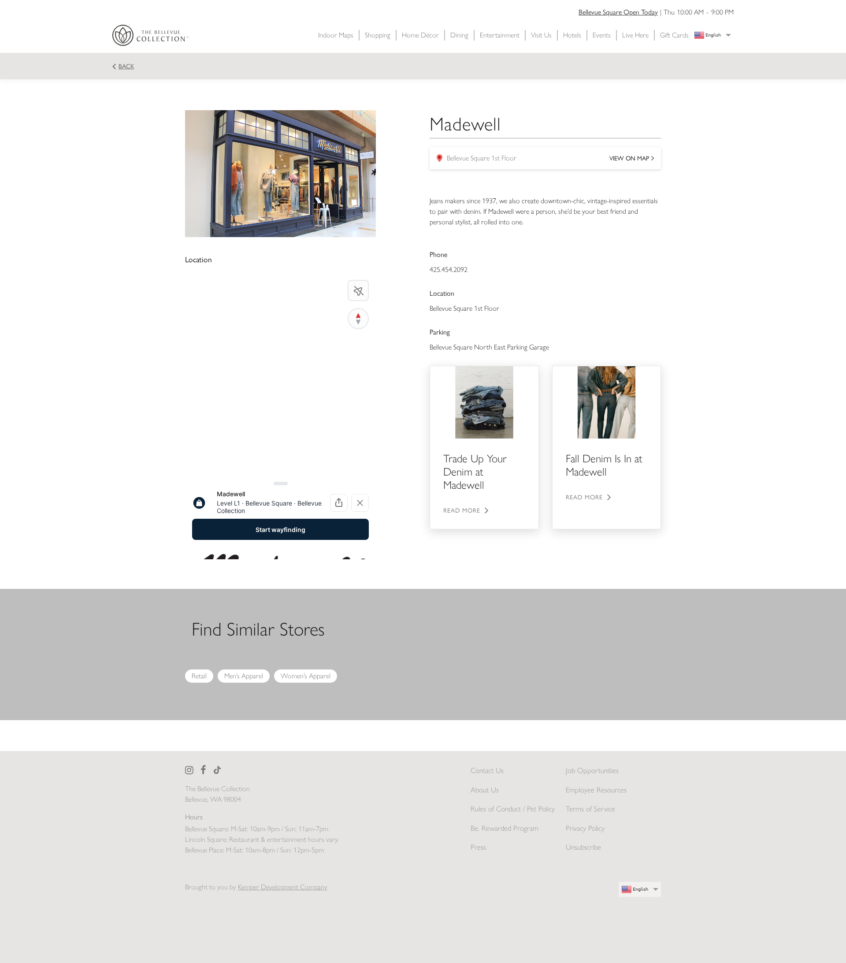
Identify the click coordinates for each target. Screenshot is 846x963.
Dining (459, 35)
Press (478, 847)
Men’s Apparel (243, 676)
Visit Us (541, 35)
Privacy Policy (585, 828)
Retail (199, 676)
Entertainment (499, 35)
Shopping (377, 35)
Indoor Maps (335, 35)
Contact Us (487, 770)
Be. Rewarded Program (504, 828)
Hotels (572, 35)
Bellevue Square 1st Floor (542, 160)
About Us (485, 789)
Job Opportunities (592, 770)
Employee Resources (596, 789)
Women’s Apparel (305, 676)
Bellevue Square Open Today (618, 12)
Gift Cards (674, 35)
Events (602, 35)
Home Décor (420, 35)
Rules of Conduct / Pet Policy (513, 808)
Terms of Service (590, 808)
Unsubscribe (583, 847)
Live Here (635, 35)
